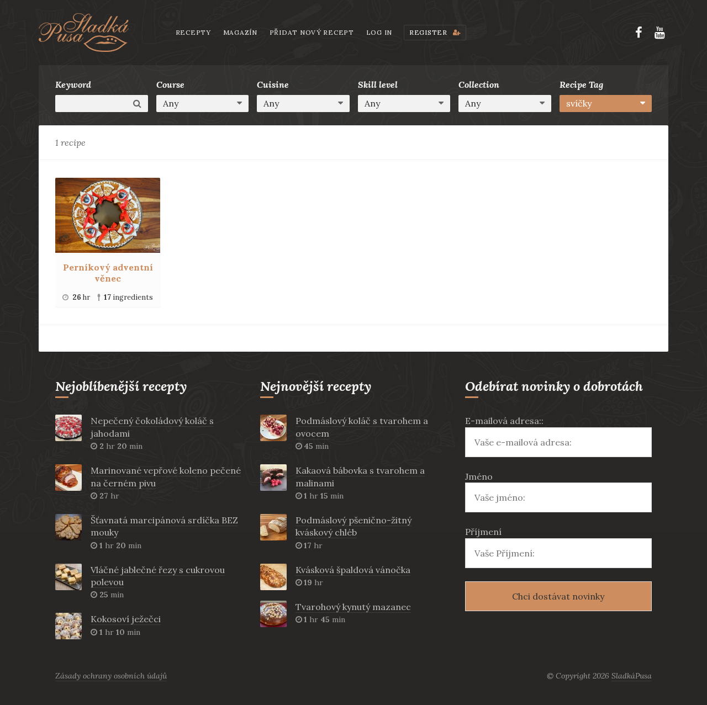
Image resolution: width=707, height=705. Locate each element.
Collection (478, 84)
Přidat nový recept (312, 32)
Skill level (378, 84)
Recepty (193, 32)
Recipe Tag (581, 84)
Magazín (240, 32)
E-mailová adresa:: (504, 420)
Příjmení (483, 531)
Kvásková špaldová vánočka (353, 569)
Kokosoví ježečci (126, 618)
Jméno (479, 476)
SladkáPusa (631, 676)
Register (429, 32)
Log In (379, 32)
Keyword (73, 84)
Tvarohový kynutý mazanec (353, 606)
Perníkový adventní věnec (108, 273)
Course (170, 84)
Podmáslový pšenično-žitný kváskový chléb (353, 526)
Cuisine (273, 84)
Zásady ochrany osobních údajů (111, 676)
